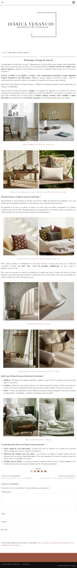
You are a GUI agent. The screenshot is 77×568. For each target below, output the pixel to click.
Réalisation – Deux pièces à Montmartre (58, 477)
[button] (74, 2)
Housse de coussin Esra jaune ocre (50, 259)
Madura (38, 84)
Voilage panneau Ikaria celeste (26, 371)
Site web (4, 529)
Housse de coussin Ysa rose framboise (28, 259)
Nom (3, 514)
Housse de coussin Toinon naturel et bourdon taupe (51, 192)
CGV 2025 (25, 564)
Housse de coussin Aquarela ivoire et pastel (23, 192)
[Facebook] (42, 471)
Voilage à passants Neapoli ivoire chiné (38, 324)
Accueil (4, 52)
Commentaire (6, 492)
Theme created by (66, 565)
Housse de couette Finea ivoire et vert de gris (38, 440)
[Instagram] (31, 471)
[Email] (45, 471)
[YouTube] (38, 471)
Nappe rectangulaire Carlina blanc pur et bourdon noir (38, 144)
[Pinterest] (35, 471)
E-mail (4, 522)
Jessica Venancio (13, 564)
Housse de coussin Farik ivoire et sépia (48, 371)
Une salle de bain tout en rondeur (16, 477)
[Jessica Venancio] (38, 25)
